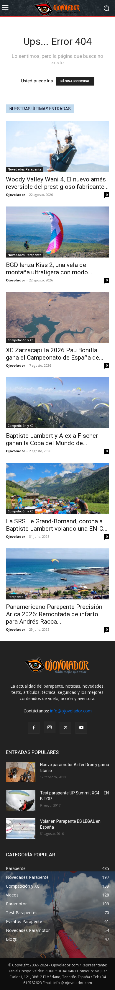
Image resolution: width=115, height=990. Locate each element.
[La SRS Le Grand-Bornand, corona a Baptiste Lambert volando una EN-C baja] (57, 488)
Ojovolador (15, 194)
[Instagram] (49, 727)
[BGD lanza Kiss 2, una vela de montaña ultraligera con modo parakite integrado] (57, 232)
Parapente (15, 597)
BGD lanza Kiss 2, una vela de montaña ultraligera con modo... (49, 268)
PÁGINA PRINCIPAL (75, 81)
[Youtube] (81, 728)
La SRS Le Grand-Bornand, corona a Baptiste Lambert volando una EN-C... (57, 525)
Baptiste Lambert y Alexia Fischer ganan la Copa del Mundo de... (52, 439)
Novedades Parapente (24, 169)
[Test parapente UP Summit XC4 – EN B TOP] (20, 800)
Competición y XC (20, 340)
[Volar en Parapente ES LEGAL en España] (20, 828)
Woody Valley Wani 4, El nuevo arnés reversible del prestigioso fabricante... (57, 183)
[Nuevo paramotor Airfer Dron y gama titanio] (20, 772)
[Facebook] (34, 728)
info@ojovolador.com (71, 711)
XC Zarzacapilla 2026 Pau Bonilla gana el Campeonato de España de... (55, 354)
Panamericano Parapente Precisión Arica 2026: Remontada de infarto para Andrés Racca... (54, 614)
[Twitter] (65, 728)
